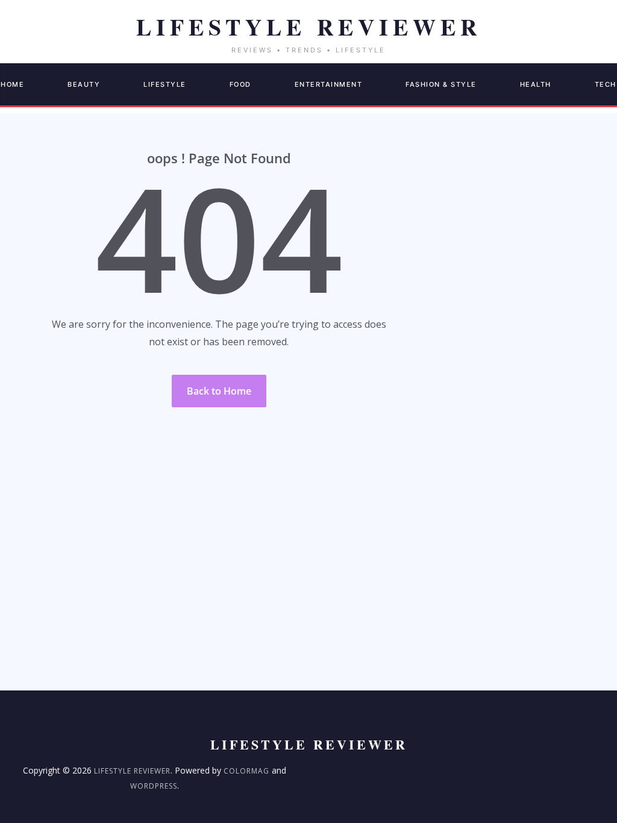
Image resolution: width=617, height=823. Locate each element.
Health (535, 84)
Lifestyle (164, 84)
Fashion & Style (441, 84)
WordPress (153, 786)
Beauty (83, 84)
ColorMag (246, 771)
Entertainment (329, 84)
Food (240, 84)
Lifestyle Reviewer (132, 771)
